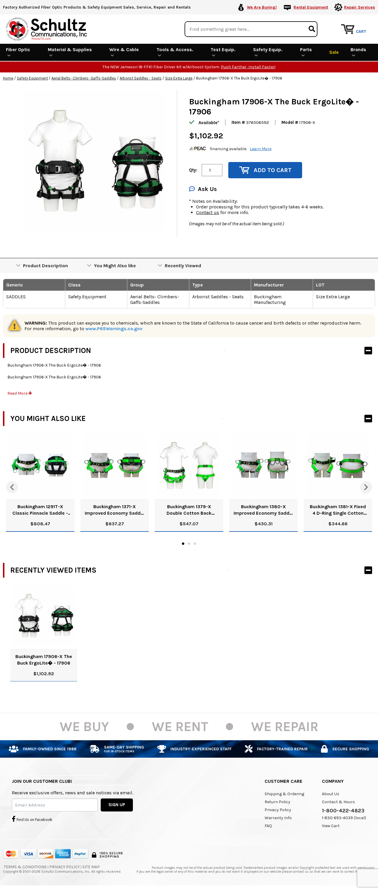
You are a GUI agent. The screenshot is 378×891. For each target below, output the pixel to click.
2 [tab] (189, 543)
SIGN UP (116, 804)
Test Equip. (223, 49)
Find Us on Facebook (34, 819)
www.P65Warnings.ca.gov (113, 328)
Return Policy (277, 801)
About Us (330, 793)
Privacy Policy (278, 809)
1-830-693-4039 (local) (344, 817)
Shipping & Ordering (284, 793)
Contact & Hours (338, 801)
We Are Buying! (262, 7)
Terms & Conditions (25, 866)
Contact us (207, 212)
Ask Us (207, 189)
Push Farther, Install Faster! (248, 66)
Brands (358, 49)
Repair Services (359, 7)
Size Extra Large (179, 78)
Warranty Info (278, 817)
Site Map (91, 866)
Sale (334, 52)
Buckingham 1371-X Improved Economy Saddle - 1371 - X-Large (114, 510)
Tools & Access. (175, 49)
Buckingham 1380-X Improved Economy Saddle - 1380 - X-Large (263, 510)
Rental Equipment (311, 7)
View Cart (331, 825)
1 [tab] (183, 543)
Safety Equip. (267, 49)
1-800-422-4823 (343, 810)
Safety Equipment (32, 78)
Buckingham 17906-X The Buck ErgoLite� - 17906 (43, 660)
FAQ (268, 825)
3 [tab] (195, 543)
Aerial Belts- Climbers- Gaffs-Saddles (83, 78)
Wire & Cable (124, 49)
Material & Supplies (70, 49)
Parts (306, 49)
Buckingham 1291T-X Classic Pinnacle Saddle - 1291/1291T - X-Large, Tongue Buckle (40, 510)
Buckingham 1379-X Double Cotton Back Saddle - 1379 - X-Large (189, 510)
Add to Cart (272, 170)
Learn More (260, 148)
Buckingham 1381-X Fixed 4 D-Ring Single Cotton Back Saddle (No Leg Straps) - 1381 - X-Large (338, 510)
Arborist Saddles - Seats (141, 78)
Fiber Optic (18, 49)
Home (8, 78)
